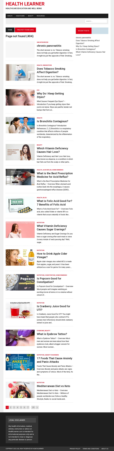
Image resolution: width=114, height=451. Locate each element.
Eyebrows (40, 330)
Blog (45, 197)
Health (9, 16)
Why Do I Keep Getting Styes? (88, 46)
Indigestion (47, 65)
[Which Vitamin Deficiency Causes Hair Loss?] (20, 159)
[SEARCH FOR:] (96, 21)
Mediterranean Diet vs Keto (53, 386)
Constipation (50, 275)
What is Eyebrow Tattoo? (52, 334)
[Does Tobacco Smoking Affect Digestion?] (20, 79)
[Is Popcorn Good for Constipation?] (20, 289)
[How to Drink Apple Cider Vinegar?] (20, 264)
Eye (38, 90)
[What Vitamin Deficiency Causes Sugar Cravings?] (20, 236)
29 (33, 407)
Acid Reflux (47, 170)
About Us (104, 449)
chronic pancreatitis (49, 45)
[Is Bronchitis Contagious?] (20, 132)
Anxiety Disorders (52, 355)
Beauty (30, 16)
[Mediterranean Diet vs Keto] (20, 396)
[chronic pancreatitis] (20, 56)
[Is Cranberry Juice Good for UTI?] (20, 317)
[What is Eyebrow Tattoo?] (20, 344)
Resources (41, 16)
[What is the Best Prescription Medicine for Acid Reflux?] (20, 184)
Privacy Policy (75, 449)
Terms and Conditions (91, 449)
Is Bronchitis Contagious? (52, 121)
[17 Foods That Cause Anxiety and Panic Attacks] (20, 369)
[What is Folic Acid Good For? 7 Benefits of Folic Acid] (20, 212)
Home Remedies (57, 170)
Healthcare (20, 16)
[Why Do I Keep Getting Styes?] (20, 104)
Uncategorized (42, 42)
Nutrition (40, 222)
